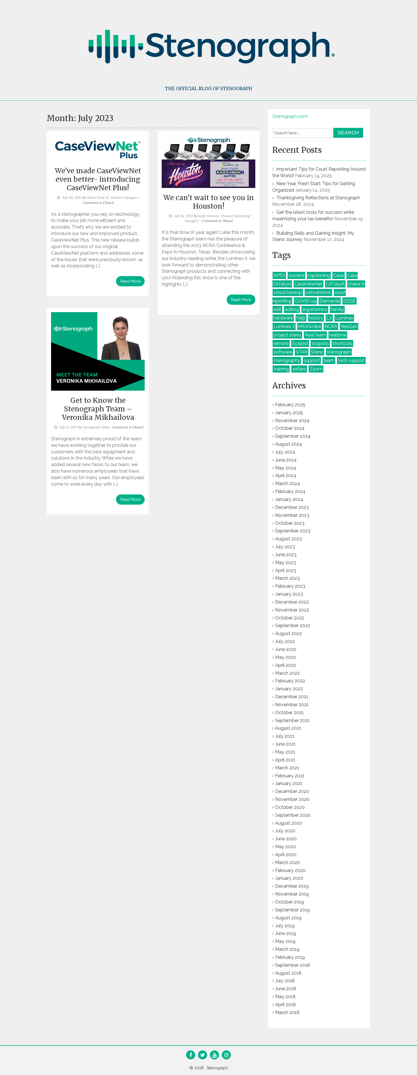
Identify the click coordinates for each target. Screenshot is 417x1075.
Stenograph (217, 1068)
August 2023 (288, 538)
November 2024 (292, 420)
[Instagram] (226, 1055)
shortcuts (342, 343)
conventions (318, 292)
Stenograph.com (290, 116)
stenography (286, 360)
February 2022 (290, 680)
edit (277, 309)
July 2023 (285, 546)
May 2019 (285, 941)
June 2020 (286, 838)
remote (281, 343)
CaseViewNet (308, 284)
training (281, 369)
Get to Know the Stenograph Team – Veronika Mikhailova (98, 409)
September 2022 (292, 625)
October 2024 (290, 428)
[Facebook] (190, 1055)
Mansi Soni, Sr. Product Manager (112, 197)
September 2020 (293, 815)
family (337, 309)
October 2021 (289, 712)
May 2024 (285, 468)
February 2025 (290, 404)
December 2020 (292, 791)
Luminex (344, 318)
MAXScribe (309, 326)
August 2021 (288, 728)
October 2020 (290, 807)
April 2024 (285, 475)
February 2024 (290, 491)
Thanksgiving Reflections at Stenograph (318, 197)
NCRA (331, 326)
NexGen (349, 326)
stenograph (339, 352)
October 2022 (289, 618)
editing (292, 309)
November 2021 (292, 704)
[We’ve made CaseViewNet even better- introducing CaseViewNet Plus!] (98, 148)
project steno (287, 335)
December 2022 (292, 602)
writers (299, 369)
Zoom (316, 369)
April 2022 (285, 665)
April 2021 (285, 760)
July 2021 (284, 736)
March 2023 (287, 578)
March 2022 (287, 673)
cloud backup (287, 292)
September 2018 (292, 965)
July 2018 (285, 980)
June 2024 (286, 460)
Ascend (296, 275)
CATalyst (335, 284)
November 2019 (292, 894)
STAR (302, 352)
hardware (283, 318)
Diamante (329, 301)
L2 (329, 318)
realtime (337, 335)
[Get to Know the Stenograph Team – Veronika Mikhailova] (98, 351)
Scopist (300, 343)
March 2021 (287, 768)
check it (356, 284)
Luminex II (284, 326)
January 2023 (289, 594)
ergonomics (314, 309)
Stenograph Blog (96, 427)
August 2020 (288, 823)
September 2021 (292, 720)
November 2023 (292, 515)
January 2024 (289, 499)
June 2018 (285, 988)
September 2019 (292, 910)
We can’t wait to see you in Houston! (208, 202)
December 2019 (292, 886)
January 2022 (289, 688)
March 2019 (287, 949)
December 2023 (292, 507)
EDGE (349, 301)
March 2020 (287, 862)
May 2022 (285, 657)
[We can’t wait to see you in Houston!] (208, 161)
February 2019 (290, 957)
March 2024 (287, 483)
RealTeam (315, 335)
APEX (279, 275)
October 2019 (289, 902)
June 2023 (285, 554)
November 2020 (292, 799)
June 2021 (285, 744)
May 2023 (285, 562)
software (282, 352)
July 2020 (285, 830)
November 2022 (292, 610)
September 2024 (293, 436)
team (328, 360)
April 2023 (285, 570)
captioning (319, 275)
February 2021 (290, 775)
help (301, 318)
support (312, 360)
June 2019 (285, 933)
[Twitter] (202, 1055)
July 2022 (285, 641)
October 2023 (289, 523)
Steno (317, 352)
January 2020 (289, 878)
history (316, 318)
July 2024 (285, 452)
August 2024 (288, 444)
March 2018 (287, 1012)
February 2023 (290, 586)
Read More (130, 281)
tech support (351, 360)
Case (338, 275)
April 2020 (285, 854)
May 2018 (285, 996)
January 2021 (288, 783)
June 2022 (285, 649)
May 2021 (285, 752)
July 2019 (285, 925)
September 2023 (292, 531)
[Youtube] (214, 1055)
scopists (320, 343)
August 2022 (288, 633)
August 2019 (288, 917)
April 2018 (285, 1004)
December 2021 (291, 696)
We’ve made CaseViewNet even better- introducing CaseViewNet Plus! (98, 179)
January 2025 (289, 412)
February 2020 (290, 870)
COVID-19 (305, 301)
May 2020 (285, 846)
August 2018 (288, 973)
